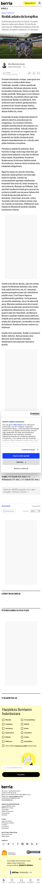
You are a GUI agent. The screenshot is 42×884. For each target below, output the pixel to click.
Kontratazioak (6, 813)
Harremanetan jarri (7, 799)
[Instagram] (22, 844)
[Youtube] (27, 844)
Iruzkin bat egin (10, 511)
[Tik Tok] (37, 844)
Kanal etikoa (5, 828)
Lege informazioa (7, 821)
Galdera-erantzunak (7, 811)
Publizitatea (5, 809)
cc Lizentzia (5, 826)
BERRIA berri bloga (7, 807)
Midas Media (5, 836)
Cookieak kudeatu (28, 450)
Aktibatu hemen (19, 492)
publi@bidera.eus (14, 798)
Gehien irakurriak (11, 593)
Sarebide (4, 815)
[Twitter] (13, 844)
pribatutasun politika (21, 745)
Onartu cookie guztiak (21, 456)
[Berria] (7, 788)
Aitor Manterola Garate (16, 64)
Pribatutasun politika (8, 823)
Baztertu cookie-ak (21, 468)
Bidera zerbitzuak (7, 834)
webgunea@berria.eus (16, 796)
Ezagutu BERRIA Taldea (8, 806)
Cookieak (4, 824)
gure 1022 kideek (15, 425)
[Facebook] (18, 844)
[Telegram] (8, 844)
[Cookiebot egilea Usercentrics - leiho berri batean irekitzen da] (30, 414)
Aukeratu (19, 462)
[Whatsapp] (3, 844)
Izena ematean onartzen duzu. (21, 745)
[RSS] (32, 844)
